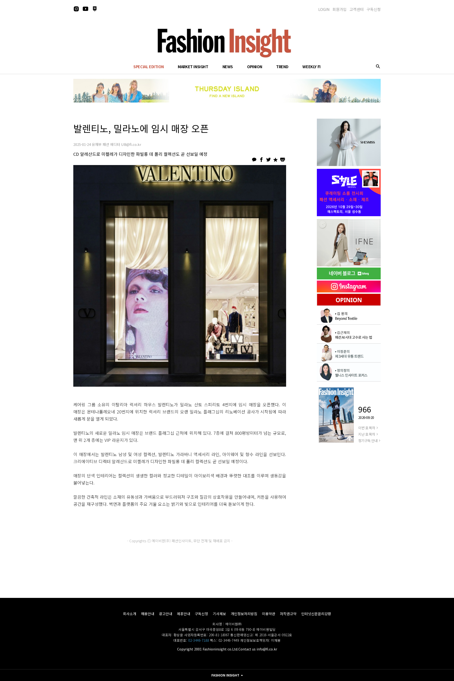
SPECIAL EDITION (148, 66)
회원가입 (339, 9)
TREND (282, 66)
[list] (349, 142)
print (282, 159)
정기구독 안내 (367, 440)
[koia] (349, 192)
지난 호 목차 (366, 434)
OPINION (254, 66)
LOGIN (324, 9)
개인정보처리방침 (244, 613)
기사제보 (219, 613)
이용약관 (268, 613)
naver (94, 9)
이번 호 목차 (366, 427)
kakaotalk (254, 159)
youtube (85, 9)
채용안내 (147, 613)
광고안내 (165, 613)
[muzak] (349, 242)
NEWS (228, 66)
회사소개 (129, 613)
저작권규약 (288, 613)
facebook (261, 159)
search (378, 66)
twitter (268, 159)
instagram (76, 9)
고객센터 (356, 9)
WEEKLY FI (311, 66)
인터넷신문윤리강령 (316, 613)
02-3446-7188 (198, 640)
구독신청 (374, 9)
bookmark (275, 159)
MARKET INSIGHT (193, 66)
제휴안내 (183, 613)
